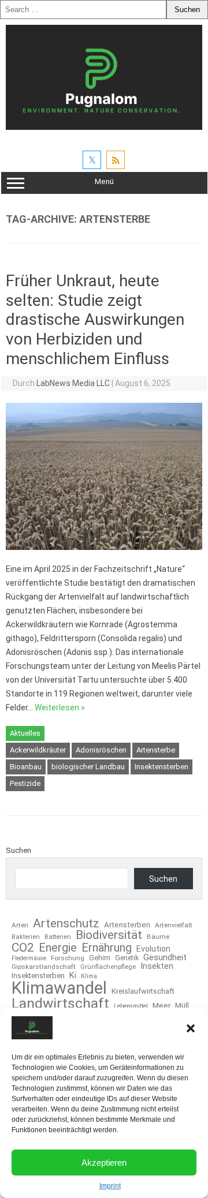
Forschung (67, 958)
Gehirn (99, 958)
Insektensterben (161, 766)
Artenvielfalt (173, 925)
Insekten (156, 967)
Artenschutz (66, 923)
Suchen (18, 850)
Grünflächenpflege (108, 967)
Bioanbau (26, 766)
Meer (161, 1005)
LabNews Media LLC (73, 383)
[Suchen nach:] (83, 9)
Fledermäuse (29, 959)
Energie (58, 947)
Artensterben (127, 925)
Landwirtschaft (60, 1004)
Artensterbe (155, 750)
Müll (182, 1005)
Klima (89, 977)
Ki (72, 976)
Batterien (57, 937)
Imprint (110, 1186)
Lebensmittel (131, 1007)
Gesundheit (165, 957)
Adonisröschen (101, 750)
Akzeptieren (104, 1162)
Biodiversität (109, 935)
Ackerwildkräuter (38, 750)
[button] (190, 1028)
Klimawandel (59, 988)
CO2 (23, 947)
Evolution (153, 949)
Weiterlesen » (60, 707)
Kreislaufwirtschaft (143, 991)
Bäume (158, 937)
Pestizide (25, 783)
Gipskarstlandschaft (44, 967)
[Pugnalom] (104, 127)
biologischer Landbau (88, 766)
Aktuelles (25, 733)
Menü (104, 181)
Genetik (127, 957)
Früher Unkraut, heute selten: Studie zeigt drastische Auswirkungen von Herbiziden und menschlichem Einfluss (95, 319)
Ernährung (106, 947)
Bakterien (26, 937)
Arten (20, 925)
